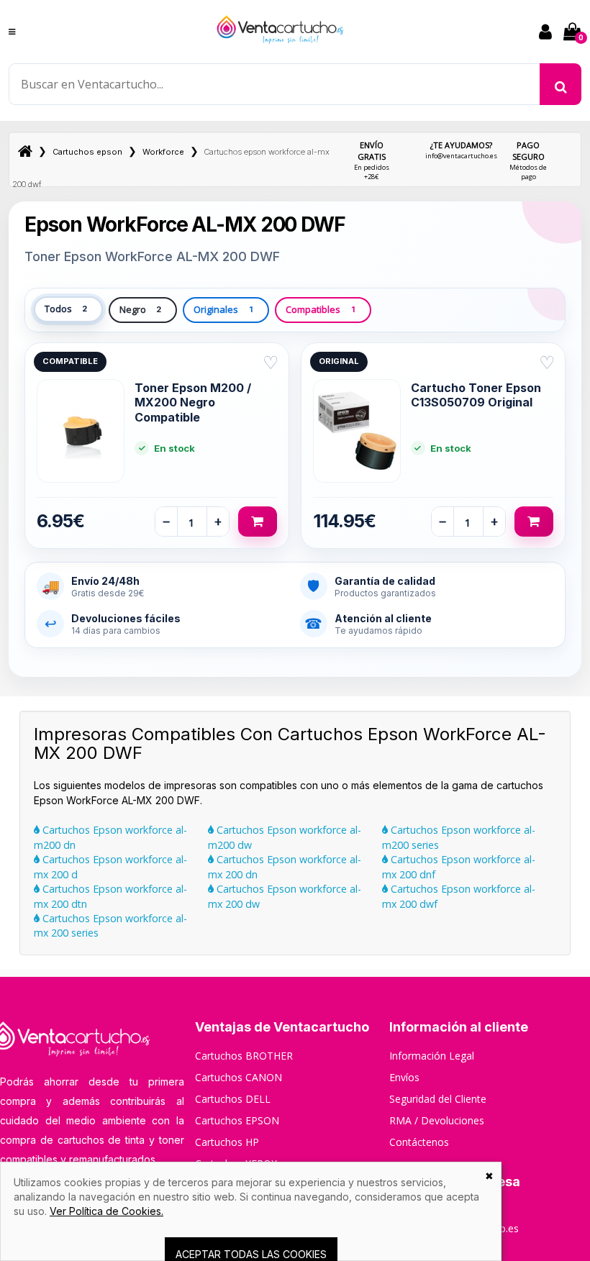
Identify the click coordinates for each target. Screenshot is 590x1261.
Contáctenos (419, 1142)
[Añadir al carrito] (257, 521)
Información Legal (431, 1055)
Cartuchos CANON (238, 1077)
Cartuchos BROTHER (244, 1055)
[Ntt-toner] (25, 152)
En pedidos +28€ (371, 160)
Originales (223, 309)
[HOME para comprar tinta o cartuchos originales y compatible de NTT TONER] (280, 50)
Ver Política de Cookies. (106, 1211)
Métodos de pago (528, 160)
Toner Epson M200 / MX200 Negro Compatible (193, 402)
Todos (66, 308)
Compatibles (320, 309)
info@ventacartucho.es (461, 150)
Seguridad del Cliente (437, 1099)
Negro (140, 309)
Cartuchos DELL (233, 1099)
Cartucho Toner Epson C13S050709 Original (476, 395)
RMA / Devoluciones (436, 1120)
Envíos (404, 1077)
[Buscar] (560, 84)
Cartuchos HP (227, 1142)
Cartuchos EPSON (237, 1120)
